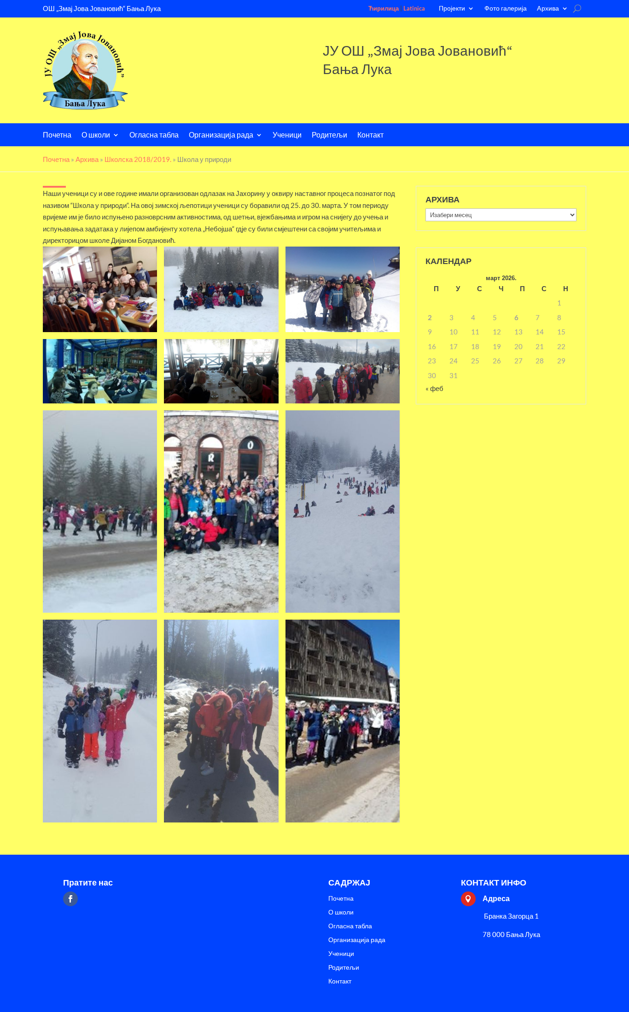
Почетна (57, 135)
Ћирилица (383, 8)
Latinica (414, 8)
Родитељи (329, 135)
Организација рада (221, 135)
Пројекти (452, 8)
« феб (434, 388)
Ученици (287, 135)
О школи (96, 135)
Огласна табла (154, 135)
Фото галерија (505, 8)
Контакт (370, 135)
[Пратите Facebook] (70, 898)
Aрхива (548, 8)
